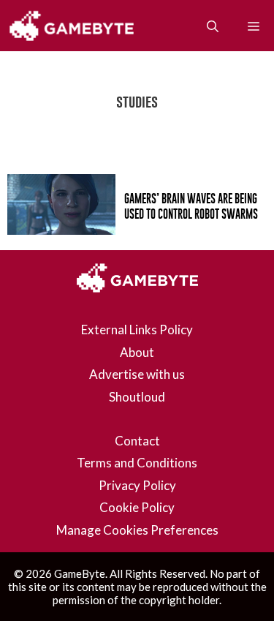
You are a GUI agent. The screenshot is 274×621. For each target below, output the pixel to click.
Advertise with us (137, 374)
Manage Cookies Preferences (137, 530)
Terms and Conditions (137, 462)
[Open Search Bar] (212, 25)
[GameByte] (74, 25)
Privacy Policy (137, 485)
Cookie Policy (137, 507)
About (137, 352)
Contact (137, 440)
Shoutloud (137, 396)
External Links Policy (137, 329)
